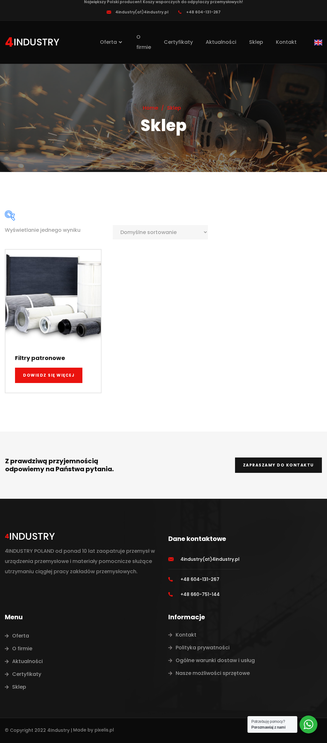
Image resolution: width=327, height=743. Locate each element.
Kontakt (286, 42)
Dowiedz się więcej (48, 375)
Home (150, 108)
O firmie (143, 42)
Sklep (256, 42)
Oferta (108, 42)
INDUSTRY (36, 42)
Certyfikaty (178, 42)
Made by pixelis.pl (93, 730)
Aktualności (221, 42)
